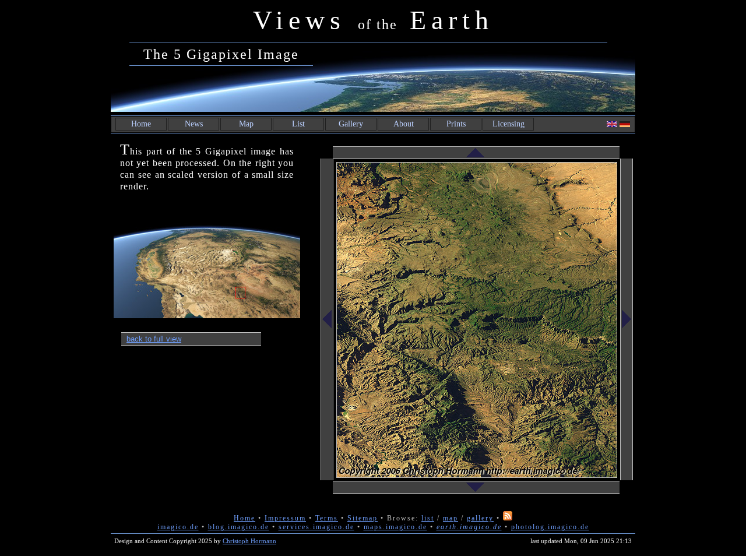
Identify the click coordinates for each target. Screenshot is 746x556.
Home (141, 123)
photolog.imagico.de (550, 527)
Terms (326, 518)
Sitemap (362, 518)
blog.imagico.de (238, 527)
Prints (456, 123)
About (403, 123)
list (427, 518)
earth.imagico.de (469, 527)
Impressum (285, 518)
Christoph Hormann (249, 540)
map (450, 518)
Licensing (508, 123)
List (298, 123)
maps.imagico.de (395, 527)
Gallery (351, 123)
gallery (480, 518)
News (194, 123)
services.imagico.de (316, 527)
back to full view (153, 339)
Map (246, 123)
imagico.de (178, 527)
